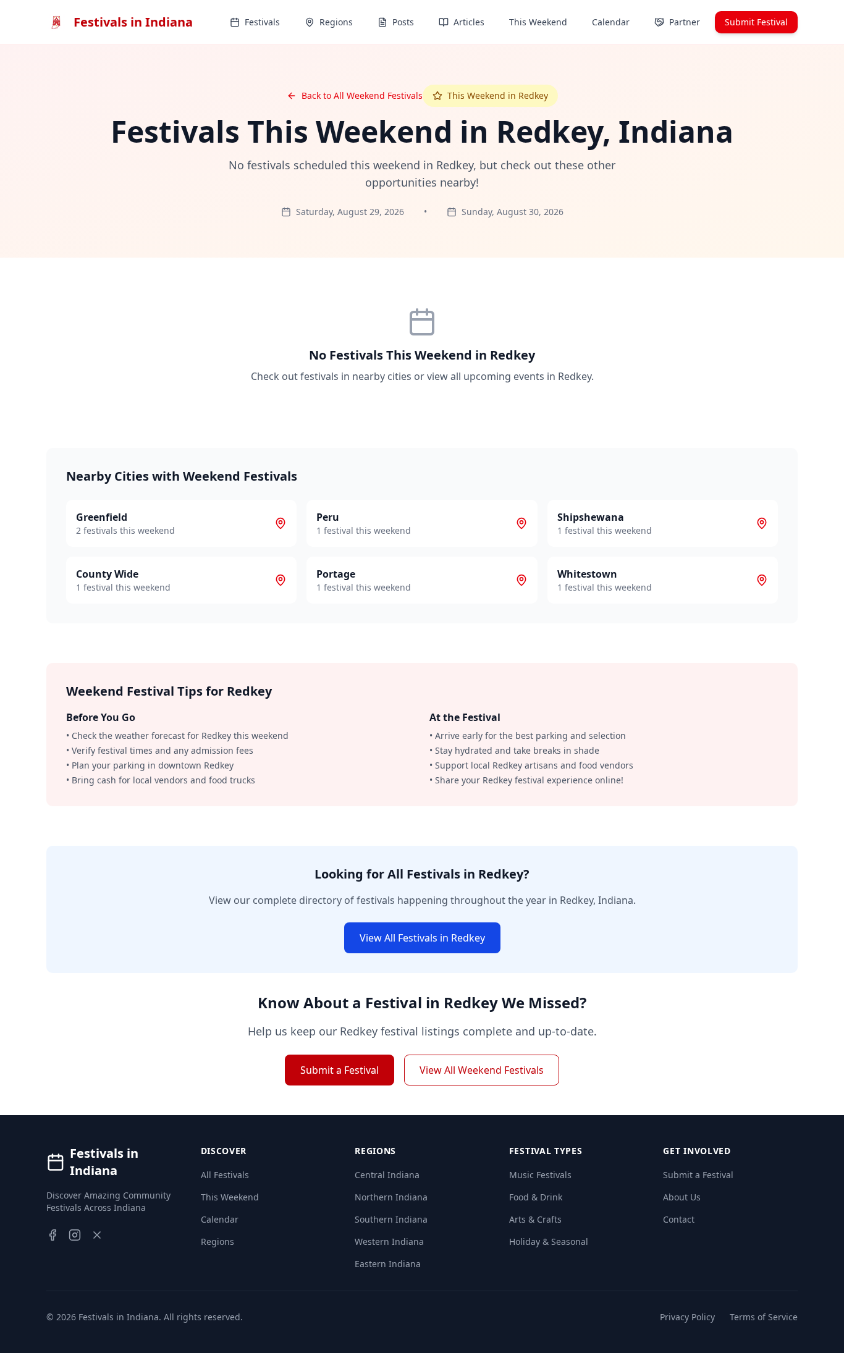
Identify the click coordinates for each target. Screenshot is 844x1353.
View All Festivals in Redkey (422, 938)
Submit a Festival (339, 1070)
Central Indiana (387, 1175)
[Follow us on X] (97, 1235)
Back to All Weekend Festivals (362, 95)
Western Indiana (389, 1241)
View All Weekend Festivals (482, 1070)
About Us (682, 1197)
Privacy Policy (687, 1317)
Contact (678, 1219)
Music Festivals (540, 1175)
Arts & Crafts (535, 1219)
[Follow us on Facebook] (52, 1235)
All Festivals (225, 1175)
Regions (217, 1241)
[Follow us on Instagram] (75, 1235)
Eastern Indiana (388, 1264)
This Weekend (230, 1197)
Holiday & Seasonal (548, 1241)
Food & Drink (535, 1197)
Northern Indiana (391, 1197)
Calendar (219, 1219)
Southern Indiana (391, 1219)
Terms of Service (764, 1317)
